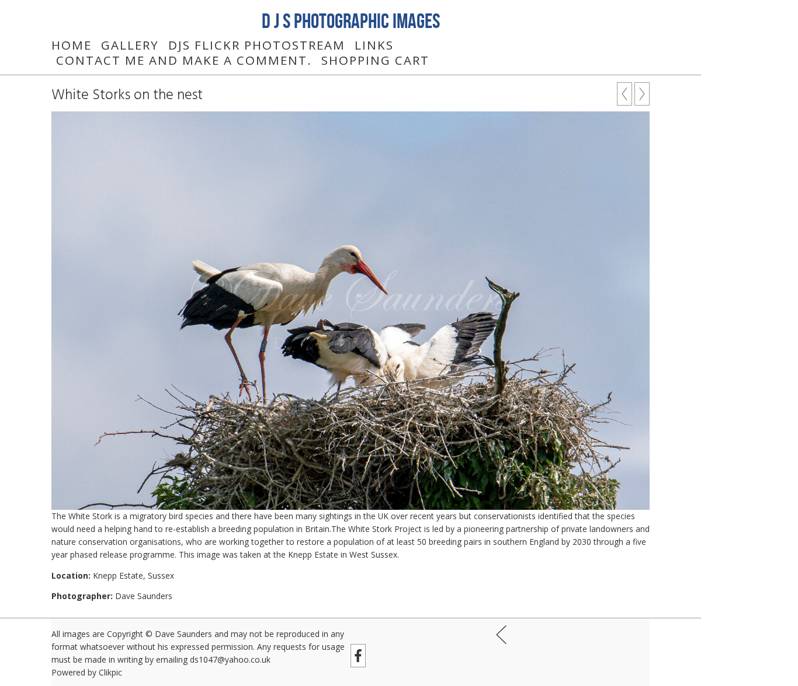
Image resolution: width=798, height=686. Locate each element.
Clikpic (110, 672)
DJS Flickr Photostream (256, 44)
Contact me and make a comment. (184, 60)
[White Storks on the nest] (350, 310)
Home (71, 44)
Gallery (130, 44)
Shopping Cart (375, 60)
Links (374, 44)
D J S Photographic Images (351, 20)
